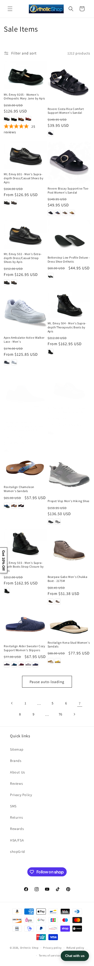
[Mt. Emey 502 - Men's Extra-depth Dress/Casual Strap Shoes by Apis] (25, 234)
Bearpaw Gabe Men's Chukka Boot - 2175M (67, 579)
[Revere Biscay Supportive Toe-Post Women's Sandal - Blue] (58, 213)
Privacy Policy (21, 795)
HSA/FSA (17, 840)
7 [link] (80, 703)
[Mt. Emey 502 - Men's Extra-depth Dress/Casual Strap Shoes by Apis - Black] (7, 282)
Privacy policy (52, 947)
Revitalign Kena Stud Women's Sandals (69, 644)
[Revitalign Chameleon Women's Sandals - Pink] (21, 506)
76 (60, 714)
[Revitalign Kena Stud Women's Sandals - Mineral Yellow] (58, 661)
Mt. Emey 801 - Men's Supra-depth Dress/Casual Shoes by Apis (23, 178)
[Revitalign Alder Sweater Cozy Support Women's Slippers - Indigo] (35, 664)
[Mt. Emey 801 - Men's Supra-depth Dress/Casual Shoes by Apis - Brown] (14, 203)
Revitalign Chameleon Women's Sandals (19, 489)
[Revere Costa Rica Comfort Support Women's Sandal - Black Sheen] (51, 133)
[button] (10, 8)
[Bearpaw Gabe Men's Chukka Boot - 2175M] (69, 550)
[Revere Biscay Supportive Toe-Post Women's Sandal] (69, 162)
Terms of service (49, 955)
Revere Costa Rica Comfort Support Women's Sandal (66, 111)
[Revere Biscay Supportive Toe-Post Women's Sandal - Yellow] (72, 213)
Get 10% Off (4, 560)
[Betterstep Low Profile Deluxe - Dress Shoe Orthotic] (69, 236)
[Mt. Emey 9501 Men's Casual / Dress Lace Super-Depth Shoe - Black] (51, 433)
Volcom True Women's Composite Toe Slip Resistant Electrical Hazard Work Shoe (24, 426)
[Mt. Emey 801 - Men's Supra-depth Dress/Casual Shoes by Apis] (25, 155)
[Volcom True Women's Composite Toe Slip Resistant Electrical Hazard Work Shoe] (25, 396)
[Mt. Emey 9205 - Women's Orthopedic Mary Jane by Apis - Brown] (21, 119)
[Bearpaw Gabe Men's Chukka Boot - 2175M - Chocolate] (51, 601)
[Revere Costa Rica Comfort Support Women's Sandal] (69, 82)
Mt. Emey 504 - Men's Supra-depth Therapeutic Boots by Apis (67, 327)
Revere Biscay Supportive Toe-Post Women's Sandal (68, 190)
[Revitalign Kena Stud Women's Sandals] (69, 623)
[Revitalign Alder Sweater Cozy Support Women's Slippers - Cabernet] (21, 664)
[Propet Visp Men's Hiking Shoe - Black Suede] (51, 522)
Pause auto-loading (47, 681)
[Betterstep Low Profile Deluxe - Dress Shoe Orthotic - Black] (51, 276)
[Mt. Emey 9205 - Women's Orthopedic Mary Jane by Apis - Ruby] (28, 119)
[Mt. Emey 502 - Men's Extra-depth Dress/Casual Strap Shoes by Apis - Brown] (14, 282)
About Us (17, 772)
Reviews (16, 783)
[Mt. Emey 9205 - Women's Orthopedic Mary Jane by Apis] (25, 75)
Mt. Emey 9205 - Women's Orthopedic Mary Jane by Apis (24, 96)
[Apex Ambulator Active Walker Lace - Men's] (25, 311)
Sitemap (16, 749)
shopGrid (17, 851)
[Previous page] (12, 703)
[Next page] (74, 714)
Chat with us (74, 956)
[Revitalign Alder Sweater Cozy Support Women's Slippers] (25, 625)
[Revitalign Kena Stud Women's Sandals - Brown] (51, 661)
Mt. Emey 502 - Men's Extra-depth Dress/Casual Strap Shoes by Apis (23, 258)
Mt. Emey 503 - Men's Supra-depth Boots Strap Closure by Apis (24, 566)
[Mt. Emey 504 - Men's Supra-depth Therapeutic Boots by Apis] (69, 304)
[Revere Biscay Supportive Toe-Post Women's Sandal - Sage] (65, 213)
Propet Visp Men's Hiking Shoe (68, 501)
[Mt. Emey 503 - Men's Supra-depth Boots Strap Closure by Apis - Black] (7, 591)
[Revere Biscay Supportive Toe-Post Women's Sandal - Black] (51, 213)
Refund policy (75, 947)
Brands (16, 760)
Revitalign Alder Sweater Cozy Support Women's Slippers (24, 648)
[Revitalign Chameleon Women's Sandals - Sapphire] (7, 506)
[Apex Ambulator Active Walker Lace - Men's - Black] (7, 362)
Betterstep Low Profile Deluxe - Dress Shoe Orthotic (69, 259)
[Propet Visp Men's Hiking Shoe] (69, 474)
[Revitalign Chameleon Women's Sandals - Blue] (14, 506)
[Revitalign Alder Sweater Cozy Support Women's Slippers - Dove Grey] (28, 664)
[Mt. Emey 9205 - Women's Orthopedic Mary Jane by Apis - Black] (7, 119)
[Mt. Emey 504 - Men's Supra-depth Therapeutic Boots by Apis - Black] (51, 352)
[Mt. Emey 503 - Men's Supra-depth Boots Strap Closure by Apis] (25, 543)
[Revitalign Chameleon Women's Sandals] (25, 467)
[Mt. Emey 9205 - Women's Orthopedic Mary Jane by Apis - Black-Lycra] (14, 119)
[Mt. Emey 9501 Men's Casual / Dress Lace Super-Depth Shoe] (69, 389)
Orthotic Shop (29, 947)
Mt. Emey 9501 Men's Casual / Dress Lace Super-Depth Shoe (68, 410)
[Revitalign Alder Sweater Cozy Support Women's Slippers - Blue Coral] (14, 664)
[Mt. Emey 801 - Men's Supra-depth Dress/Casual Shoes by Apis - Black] (7, 203)
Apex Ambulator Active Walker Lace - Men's (24, 339)
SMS (13, 806)
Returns (16, 817)
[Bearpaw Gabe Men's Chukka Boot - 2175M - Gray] (58, 601)
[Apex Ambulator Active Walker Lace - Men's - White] (14, 362)
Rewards (17, 828)
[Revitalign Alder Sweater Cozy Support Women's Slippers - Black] (7, 664)
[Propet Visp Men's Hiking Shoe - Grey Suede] (58, 522)
